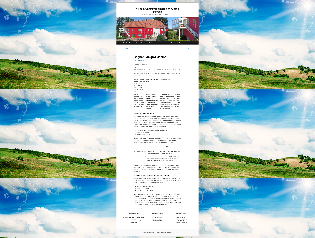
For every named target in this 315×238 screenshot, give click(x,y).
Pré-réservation (152, 43)
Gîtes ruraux (143, 43)
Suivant (190, 48)
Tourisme (166, 43)
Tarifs (160, 43)
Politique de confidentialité (149, 232)
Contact (173, 43)
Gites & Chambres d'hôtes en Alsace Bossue (157, 10)
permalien (169, 208)
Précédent (126, 48)
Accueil (125, 43)
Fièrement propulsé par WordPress (164, 232)
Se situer (179, 43)
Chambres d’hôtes (133, 43)
